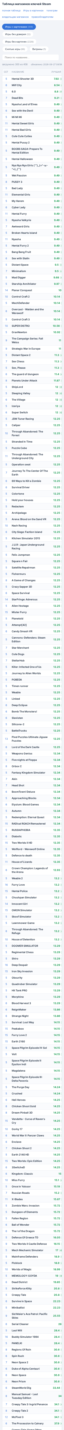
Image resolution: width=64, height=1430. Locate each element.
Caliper (16, 425)
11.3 (56, 354)
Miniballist (18, 1307)
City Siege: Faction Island (27, 531)
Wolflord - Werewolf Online (28, 849)
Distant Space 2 (21, 354)
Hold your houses (22, 500)
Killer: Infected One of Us (26, 666)
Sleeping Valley (21, 393)
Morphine (18, 996)
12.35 (56, 829)
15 (6, 612)
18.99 (56, 1269)
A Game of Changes (24, 580)
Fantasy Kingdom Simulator (28, 772)
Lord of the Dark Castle (25, 747)
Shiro (15, 958)
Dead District (19, 1282)
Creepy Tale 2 (20, 1410)
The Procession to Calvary (28, 1423)
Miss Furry (18, 1180)
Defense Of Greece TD (25, 1237)
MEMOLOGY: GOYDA (24, 1275)
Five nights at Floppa (24, 759)
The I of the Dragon (23, 1231)
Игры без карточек (19, 41)
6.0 (14, 91)
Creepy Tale (19, 1294)
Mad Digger (19, 277)
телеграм (51, 10)
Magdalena (18, 1070)
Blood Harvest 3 (21, 1003)
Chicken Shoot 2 (22, 1148)
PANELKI (17, 1343)
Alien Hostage (20, 605)
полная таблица (11, 10)
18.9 (56, 1256)
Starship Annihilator (24, 283)
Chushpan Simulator (24, 897)
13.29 (56, 945)
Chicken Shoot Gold (24, 1106)
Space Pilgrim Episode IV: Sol (29, 1047)
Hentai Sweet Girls (23, 123)
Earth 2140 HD (20, 1154)
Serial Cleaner (20, 1324)
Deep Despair (20, 964)
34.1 (56, 1404)
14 (6, 290)
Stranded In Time (22, 441)
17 (56, 1250)
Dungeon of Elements (25, 1211)
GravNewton (19, 332)
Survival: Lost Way (23, 1022)
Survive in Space (22, 1301)
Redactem (18, 506)
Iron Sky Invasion (22, 971)
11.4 (56, 374)
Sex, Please (18, 367)
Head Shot (18, 785)
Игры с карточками (19, 26)
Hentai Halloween (22, 158)
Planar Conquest (22, 290)
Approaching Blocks (24, 798)
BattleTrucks (19, 730)
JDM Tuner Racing (23, 418)
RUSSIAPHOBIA (21, 829)
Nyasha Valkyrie (21, 220)
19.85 (56, 1282)
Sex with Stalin (21, 258)
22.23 (56, 1301)
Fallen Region (20, 1218)
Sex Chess (18, 361)
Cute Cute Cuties (22, 136)
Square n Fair (20, 561)
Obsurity (17, 977)
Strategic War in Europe (26, 348)
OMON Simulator (22, 910)
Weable (16, 692)
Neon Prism (19, 1381)
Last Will (17, 1330)
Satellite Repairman (23, 567)
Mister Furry (19, 612)
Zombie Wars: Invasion (25, 1205)
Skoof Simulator (21, 916)
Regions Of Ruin (21, 1349)
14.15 (57, 1022)
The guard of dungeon (25, 374)
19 (56, 1275)
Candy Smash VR (22, 631)
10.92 (56, 332)
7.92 (56, 78)
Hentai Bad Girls (21, 129)
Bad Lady (17, 188)
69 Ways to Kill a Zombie (26, 480)
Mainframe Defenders (25, 1256)
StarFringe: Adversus (25, 599)
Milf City (17, 85)
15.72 (57, 1205)
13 (6, 738)
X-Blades (17, 1199)
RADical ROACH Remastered (29, 823)
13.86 (56, 1009)
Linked (16, 698)
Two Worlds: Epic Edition (27, 1160)
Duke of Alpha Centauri (26, 1368)
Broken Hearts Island (24, 232)
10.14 (57, 296)
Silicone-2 (18, 724)
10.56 (56, 325)
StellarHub (18, 660)
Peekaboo (18, 1028)
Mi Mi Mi (17, 116)
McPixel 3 (17, 1416)
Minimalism (19, 271)
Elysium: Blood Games (25, 804)
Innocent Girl (20, 903)
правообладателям (42, 16)
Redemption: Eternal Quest (28, 817)
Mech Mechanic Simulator (27, 1250)
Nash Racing (19, 525)
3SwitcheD (18, 1167)
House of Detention (23, 939)
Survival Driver (21, 487)
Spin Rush (18, 1355)
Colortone (18, 493)
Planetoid (17, 618)
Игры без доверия (18, 34)
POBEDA (17, 679)
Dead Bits (17, 97)
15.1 (56, 1180)
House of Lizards (22, 861)
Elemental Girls (21, 194)
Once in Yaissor (21, 1186)
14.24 (56, 1087)
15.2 (56, 1192)
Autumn (17, 810)
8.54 (57, 85)
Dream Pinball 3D (22, 1112)
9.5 (57, 264)
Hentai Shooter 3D (23, 78)
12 (56, 386)
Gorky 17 (17, 1129)
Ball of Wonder (20, 1224)
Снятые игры (15, 49)
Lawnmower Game (23, 922)
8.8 (56, 91)
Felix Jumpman (21, 554)
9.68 (56, 277)
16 (6, 884)
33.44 (56, 1387)
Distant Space (20, 264)
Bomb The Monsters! (24, 711)
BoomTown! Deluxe (23, 791)
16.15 (57, 1243)
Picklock (17, 1262)
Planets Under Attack (24, 380)
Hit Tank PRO (19, 990)
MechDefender (21, 302)
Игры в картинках (33, 10)
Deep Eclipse (19, 705)
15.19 (57, 1186)
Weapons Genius (22, 753)
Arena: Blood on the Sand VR (29, 519)
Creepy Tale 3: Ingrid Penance (30, 1404)
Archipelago (19, 512)
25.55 (56, 1315)
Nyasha (16, 239)
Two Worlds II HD (22, 842)
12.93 (56, 869)
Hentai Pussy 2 (21, 142)
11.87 (57, 380)
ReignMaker (19, 1009)
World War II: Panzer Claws (28, 1135)
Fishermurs (19, 573)
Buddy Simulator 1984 (25, 1336)
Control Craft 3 (21, 319)
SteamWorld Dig (21, 1387)
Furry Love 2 (19, 1035)
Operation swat (21, 464)
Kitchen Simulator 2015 (26, 538)
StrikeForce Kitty (22, 1288)
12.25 (56, 418)
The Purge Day (20, 1087)
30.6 (57, 1349)
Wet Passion (19, 175)
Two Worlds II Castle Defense (29, 1243)
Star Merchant (20, 647)
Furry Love (18, 884)
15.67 (57, 1199)
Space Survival (21, 592)
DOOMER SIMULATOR (25, 945)
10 (60, 290)
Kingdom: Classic (22, 1173)
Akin (14, 778)
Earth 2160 (18, 1041)
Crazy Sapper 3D (22, 586)
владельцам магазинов (15, 16)
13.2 (56, 878)
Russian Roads (21, 1192)
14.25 (56, 1099)
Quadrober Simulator (25, 984)
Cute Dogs (18, 654)
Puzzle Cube (19, 447)
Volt (14, 1054)
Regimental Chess (23, 952)
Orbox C (17, 766)
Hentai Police (20, 891)
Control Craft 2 (21, 296)
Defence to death (22, 855)
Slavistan (17, 717)
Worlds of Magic (21, 1269)
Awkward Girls (21, 226)
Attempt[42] (19, 624)
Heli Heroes (19, 1099)
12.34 (56, 753)
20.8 (57, 1288)
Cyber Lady (18, 207)
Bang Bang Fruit (21, 251)
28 (60, 1324)
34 (60, 1395)
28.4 (57, 1330)
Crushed (17, 1093)
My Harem (18, 200)
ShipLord (17, 386)
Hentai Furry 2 (20, 245)
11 (6, 123)
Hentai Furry (19, 213)
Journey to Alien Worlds (26, 673)
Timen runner (20, 685)
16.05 (56, 1237)
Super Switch (20, 412)
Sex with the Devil (22, 110)
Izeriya (16, 405)
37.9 (56, 1423)
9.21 (56, 97)
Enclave (16, 1141)
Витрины (39, 49)
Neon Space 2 (20, 1362)
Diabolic (17, 836)
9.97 (56, 283)
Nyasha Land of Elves (25, 104)
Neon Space (19, 1375)
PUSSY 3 (17, 181)
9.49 (57, 104)
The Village (18, 399)
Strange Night (20, 1015)
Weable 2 (17, 878)
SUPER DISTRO (21, 325)
